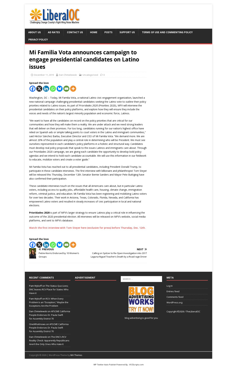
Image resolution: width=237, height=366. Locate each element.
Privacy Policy (38, 39)
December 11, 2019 (44, 74)
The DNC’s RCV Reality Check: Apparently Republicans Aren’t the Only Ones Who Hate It (49, 340)
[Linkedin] (46, 89)
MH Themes (76, 355)
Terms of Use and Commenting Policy (167, 32)
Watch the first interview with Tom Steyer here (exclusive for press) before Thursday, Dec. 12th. (87, 227)
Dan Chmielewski (68, 74)
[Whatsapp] (53, 89)
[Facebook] (32, 89)
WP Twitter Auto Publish (105, 364)
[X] (39, 89)
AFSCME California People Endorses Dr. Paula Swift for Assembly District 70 (49, 315)
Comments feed (175, 296)
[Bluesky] (60, 89)
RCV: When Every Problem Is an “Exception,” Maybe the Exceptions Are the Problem (48, 302)
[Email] (66, 89)
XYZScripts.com (136, 364)
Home (93, 32)
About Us (34, 32)
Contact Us (75, 32)
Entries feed (173, 291)
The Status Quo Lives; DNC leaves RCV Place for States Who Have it (49, 289)
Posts (108, 32)
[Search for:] (141, 278)
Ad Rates (54, 32)
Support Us (127, 32)
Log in (170, 285)
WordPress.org (174, 302)
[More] (73, 89)
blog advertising (133, 317)
